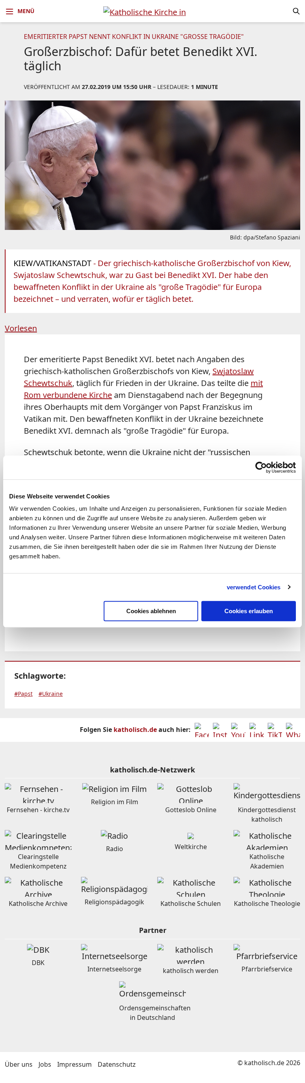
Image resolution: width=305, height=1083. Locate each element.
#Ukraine (51, 693)
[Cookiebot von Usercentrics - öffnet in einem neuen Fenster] (261, 467)
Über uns (19, 1064)
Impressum (74, 1064)
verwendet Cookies (254, 587)
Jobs (45, 1064)
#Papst (23, 693)
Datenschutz (117, 1064)
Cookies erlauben (248, 611)
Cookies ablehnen (151, 611)
